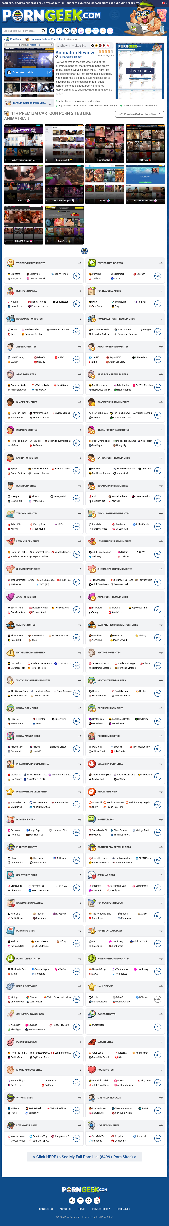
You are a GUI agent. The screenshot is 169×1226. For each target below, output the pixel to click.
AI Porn (81, 30)
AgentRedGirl (103, 160)
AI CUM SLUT (95, 31)
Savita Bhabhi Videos (144, 200)
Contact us (46, 1209)
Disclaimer (123, 1209)
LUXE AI (103, 31)
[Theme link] (52, 31)
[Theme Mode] (72, 1200)
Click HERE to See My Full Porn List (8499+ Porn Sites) (84, 1157)
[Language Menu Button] (164, 3)
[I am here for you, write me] (59, 31)
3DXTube (144, 160)
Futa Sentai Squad (63, 200)
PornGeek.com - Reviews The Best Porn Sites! (88, 1217)
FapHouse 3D (62, 160)
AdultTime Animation (22, 160)
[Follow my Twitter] (66, 31)
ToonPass (63, 241)
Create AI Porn (110, 31)
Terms (81, 1209)
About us (65, 1209)
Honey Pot (88, 31)
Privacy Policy (101, 1209)
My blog (74, 30)
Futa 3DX (22, 200)
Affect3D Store (22, 241)
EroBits (103, 200)
